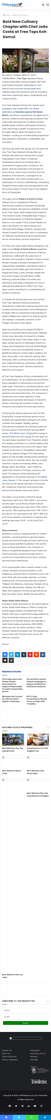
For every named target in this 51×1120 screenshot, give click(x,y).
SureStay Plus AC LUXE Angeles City (37, 749)
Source (5, 644)
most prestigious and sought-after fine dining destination (23, 108)
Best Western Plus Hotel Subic (35, 772)
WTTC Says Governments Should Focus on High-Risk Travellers (37, 700)
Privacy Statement (10, 1060)
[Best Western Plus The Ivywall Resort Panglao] (38, 784)
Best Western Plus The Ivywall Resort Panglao (38, 794)
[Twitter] (11, 654)
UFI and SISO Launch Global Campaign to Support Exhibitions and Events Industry (36, 683)
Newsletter (35, 1050)
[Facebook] (5, 654)
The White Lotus (17, 433)
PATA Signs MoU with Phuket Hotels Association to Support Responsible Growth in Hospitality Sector (12, 685)
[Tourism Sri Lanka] (12, 4)
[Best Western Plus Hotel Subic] (38, 762)
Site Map (34, 1060)
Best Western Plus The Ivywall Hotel (12, 749)
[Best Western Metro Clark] (13, 762)
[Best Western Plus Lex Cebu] (13, 875)
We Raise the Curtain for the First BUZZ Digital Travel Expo (12, 699)
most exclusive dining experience (25, 88)
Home (7, 15)
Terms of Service (9, 1056)
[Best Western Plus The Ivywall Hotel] (13, 740)
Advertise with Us (38, 1053)
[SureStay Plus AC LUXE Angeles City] (38, 740)
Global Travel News (19, 15)
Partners (33, 1056)
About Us (6, 1053)
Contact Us (7, 1050)
